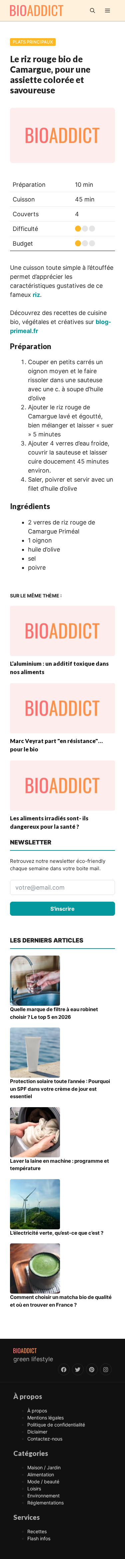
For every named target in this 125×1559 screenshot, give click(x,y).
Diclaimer (37, 1431)
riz (36, 294)
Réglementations (45, 1502)
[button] (92, 10)
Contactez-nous (44, 1439)
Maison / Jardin (44, 1467)
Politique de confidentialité (56, 1424)
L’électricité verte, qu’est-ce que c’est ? (56, 1233)
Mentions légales (45, 1417)
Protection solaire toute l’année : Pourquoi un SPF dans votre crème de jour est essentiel (60, 1088)
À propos (37, 1410)
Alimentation (40, 1474)
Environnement (43, 1495)
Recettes (37, 1531)
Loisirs (34, 1488)
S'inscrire (62, 908)
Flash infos (38, 1538)
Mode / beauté (43, 1481)
